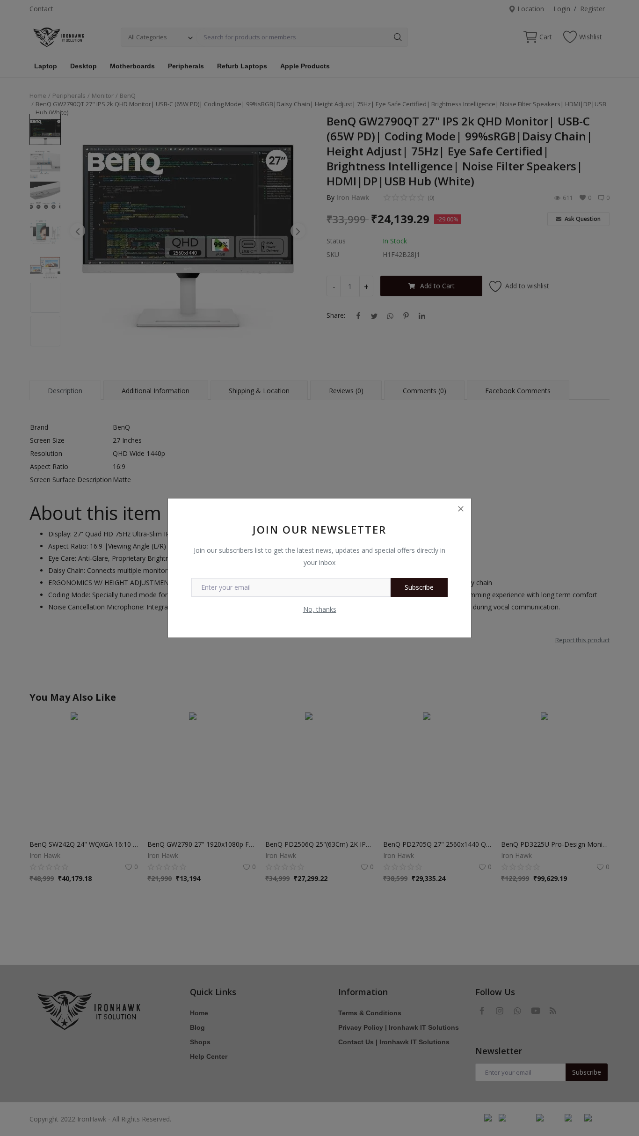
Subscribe (419, 587)
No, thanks (319, 609)
